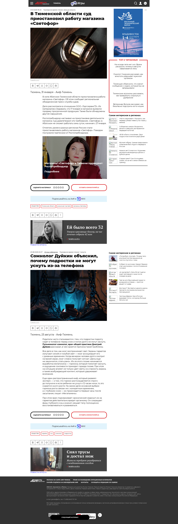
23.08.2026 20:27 (36, 252)
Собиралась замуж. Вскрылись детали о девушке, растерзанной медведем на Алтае (131, 128)
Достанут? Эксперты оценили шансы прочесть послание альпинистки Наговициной (133, 290)
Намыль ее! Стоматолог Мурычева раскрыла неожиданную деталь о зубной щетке (132, 152)
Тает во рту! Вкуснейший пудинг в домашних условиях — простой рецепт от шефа (132, 282)
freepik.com (34, 80)
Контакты (84, 482)
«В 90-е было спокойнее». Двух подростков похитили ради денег (132, 135)
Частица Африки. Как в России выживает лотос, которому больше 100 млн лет (132, 298)
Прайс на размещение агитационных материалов (92, 480)
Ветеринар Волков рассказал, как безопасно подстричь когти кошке (128, 105)
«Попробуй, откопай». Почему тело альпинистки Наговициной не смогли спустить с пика (132, 258)
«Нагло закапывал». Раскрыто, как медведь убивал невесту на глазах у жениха (132, 120)
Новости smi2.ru (38, 245)
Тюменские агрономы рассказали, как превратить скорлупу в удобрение (128, 96)
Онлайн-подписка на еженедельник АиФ (62, 482)
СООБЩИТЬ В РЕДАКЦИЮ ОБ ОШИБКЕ (104, 482)
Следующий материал (69, 517)
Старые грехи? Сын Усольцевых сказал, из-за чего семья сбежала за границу (132, 160)
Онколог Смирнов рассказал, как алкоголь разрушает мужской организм (128, 76)
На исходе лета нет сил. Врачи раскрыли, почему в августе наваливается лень (128, 67)
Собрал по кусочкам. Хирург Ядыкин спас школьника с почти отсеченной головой (133, 266)
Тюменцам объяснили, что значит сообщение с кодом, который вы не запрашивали (128, 86)
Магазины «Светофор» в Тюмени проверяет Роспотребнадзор (73, 165)
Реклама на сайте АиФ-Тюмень (58, 480)
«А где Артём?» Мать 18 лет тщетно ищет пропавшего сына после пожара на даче (132, 274)
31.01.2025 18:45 (35, 10)
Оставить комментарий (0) (89, 187)
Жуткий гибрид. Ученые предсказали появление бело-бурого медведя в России (133, 144)
